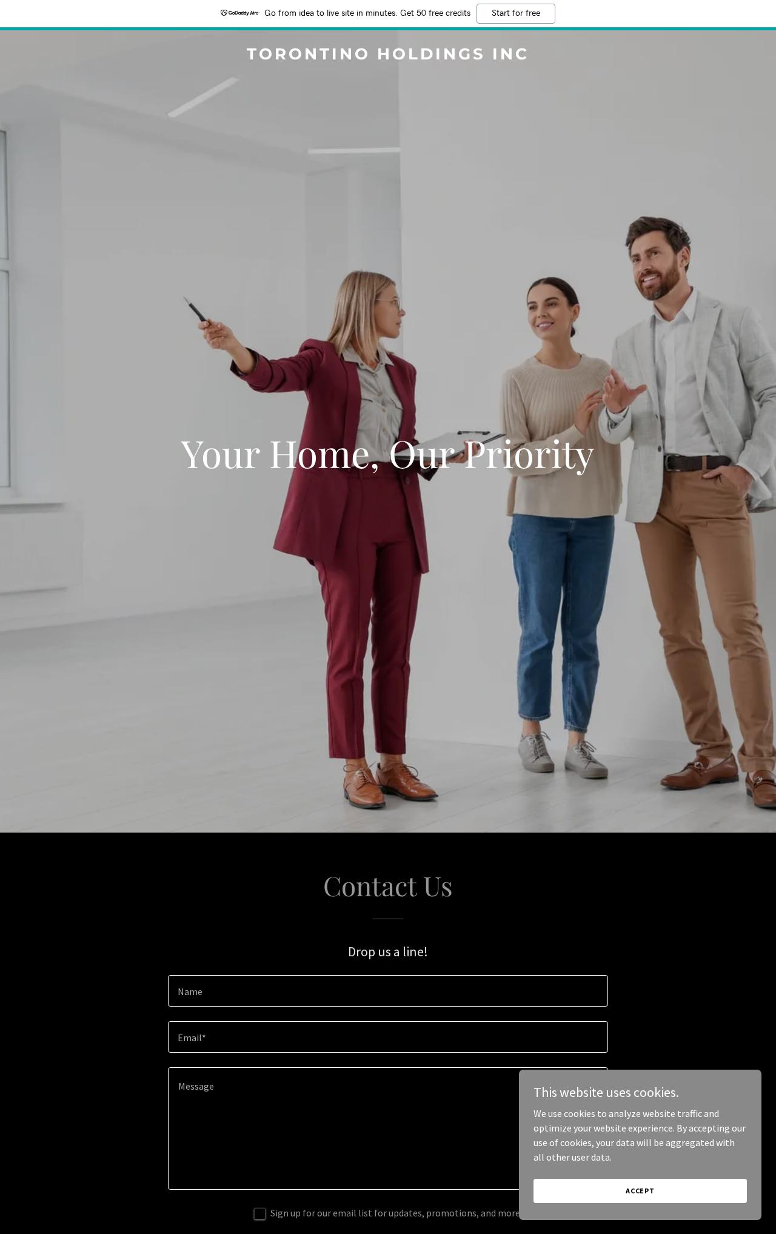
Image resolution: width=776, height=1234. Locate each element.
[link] (388, 56)
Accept (640, 1190)
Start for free (516, 13)
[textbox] (387, 991)
